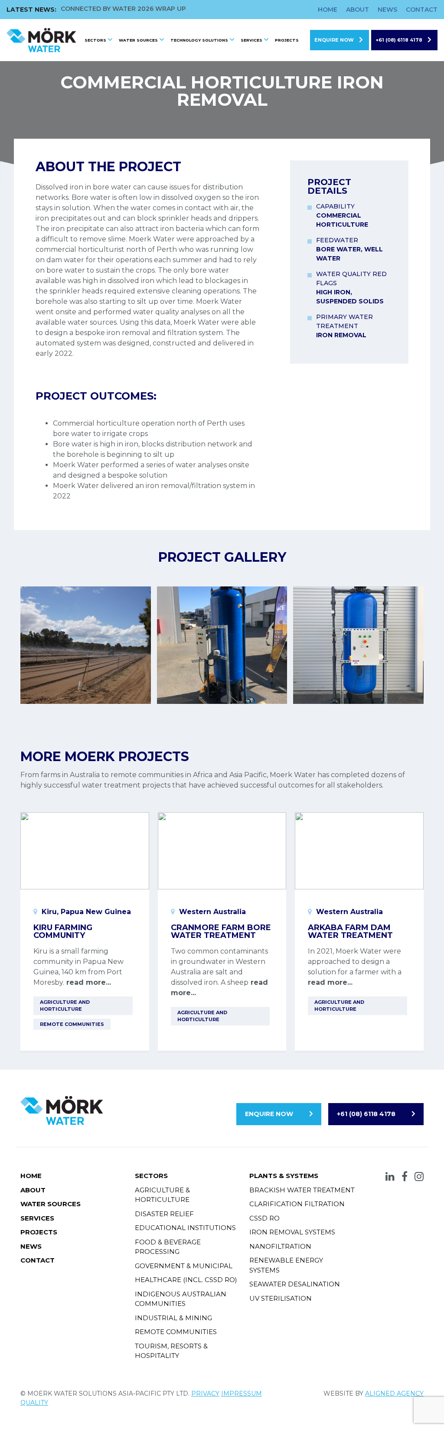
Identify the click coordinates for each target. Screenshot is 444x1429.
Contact (421, 9)
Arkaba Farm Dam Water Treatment (350, 931)
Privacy (205, 1393)
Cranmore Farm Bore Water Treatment (221, 931)
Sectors (95, 40)
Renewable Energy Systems (286, 1265)
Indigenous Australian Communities (180, 1299)
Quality (34, 1402)
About (357, 9)
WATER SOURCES (138, 40)
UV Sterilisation (280, 1298)
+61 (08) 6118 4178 (398, 40)
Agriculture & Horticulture (162, 1195)
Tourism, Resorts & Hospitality (171, 1351)
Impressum (241, 1393)
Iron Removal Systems (292, 1232)
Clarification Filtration (297, 1204)
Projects (287, 40)
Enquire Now (334, 40)
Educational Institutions (185, 1228)
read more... (87, 982)
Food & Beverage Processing (168, 1247)
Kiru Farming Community (62, 931)
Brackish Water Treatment (302, 1190)
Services (251, 40)
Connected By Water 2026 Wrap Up (123, 9)
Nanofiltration (280, 1246)
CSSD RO (264, 1218)
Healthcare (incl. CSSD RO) (186, 1280)
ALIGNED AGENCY (394, 1393)
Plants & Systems (283, 1176)
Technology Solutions (199, 40)
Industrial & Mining (173, 1318)
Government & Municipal (183, 1266)
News (387, 9)
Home (327, 9)
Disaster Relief (164, 1214)
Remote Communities (176, 1332)
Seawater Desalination (294, 1284)
